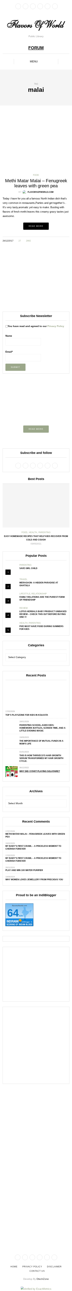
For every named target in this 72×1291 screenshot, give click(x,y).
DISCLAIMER (54, 1266)
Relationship (39, 594)
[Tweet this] (58, 241)
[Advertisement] (36, 278)
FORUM (36, 47)
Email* (9, 351)
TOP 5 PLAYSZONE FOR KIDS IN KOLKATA (26, 715)
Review (23, 608)
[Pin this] (67, 241)
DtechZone (43, 1279)
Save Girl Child (28, 568)
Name (8, 335)
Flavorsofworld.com (40, 192)
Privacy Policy (55, 326)
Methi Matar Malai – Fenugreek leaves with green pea (36, 183)
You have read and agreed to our (36, 326)
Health (33, 532)
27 (20, 241)
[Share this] (54, 241)
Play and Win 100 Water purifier (24, 870)
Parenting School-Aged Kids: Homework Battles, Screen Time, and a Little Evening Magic (42, 728)
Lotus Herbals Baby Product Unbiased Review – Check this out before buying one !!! (43, 614)
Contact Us (37, 1271)
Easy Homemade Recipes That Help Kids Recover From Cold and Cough (36, 538)
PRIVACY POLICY (32, 1266)
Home (13, 1266)
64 (13, 913)
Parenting (44, 532)
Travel (23, 579)
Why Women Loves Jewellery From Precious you (34, 879)
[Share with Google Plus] (63, 241)
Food (36, 175)
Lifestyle (24, 594)
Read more (36, 226)
